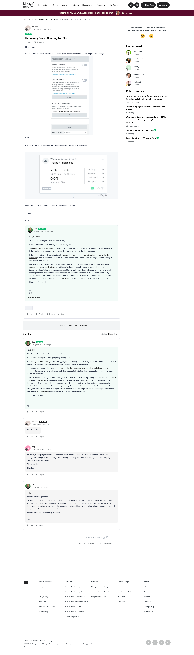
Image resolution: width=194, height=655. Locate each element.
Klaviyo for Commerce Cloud (76, 602)
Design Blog (149, 607)
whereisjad (137, 51)
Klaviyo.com (43, 587)
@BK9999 (35, 237)
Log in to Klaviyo (45, 592)
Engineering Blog (151, 602)
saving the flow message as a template (79, 255)
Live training (43, 612)
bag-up (35, 447)
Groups (55, 5)
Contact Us (148, 612)
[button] (148, 5)
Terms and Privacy (31, 641)
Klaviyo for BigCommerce (75, 597)
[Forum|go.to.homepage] (28, 5)
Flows (29, 308)
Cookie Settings (46, 641)
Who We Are (149, 587)
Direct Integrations (72, 617)
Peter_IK (137, 66)
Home (25, 19)
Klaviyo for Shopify (72, 587)
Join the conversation (39, 19)
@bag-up (33, 493)
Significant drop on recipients (139, 130)
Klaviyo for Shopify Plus (74, 592)
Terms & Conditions (86, 543)
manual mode (35, 267)
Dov (35, 229)
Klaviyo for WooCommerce (75, 612)
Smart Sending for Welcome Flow (141, 138)
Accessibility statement (106, 543)
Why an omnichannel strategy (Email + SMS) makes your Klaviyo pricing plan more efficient (146, 120)
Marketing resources (47, 607)
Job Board (75, 5)
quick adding (50, 267)
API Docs (121, 597)
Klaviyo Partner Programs (101, 587)
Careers (147, 597)
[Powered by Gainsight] (97, 538)
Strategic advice (132, 102)
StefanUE (137, 82)
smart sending (65, 278)
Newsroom (148, 592)
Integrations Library (99, 597)
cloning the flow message (42, 248)
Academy (101, 5)
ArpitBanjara (138, 74)
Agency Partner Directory (101, 592)
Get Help (121, 602)
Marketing (55, 19)
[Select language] (136, 5)
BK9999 (35, 27)
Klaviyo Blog (43, 597)
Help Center (113, 5)
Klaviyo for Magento (73, 607)
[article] (71, 377)
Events (64, 5)
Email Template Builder (127, 592)
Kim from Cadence (141, 59)
